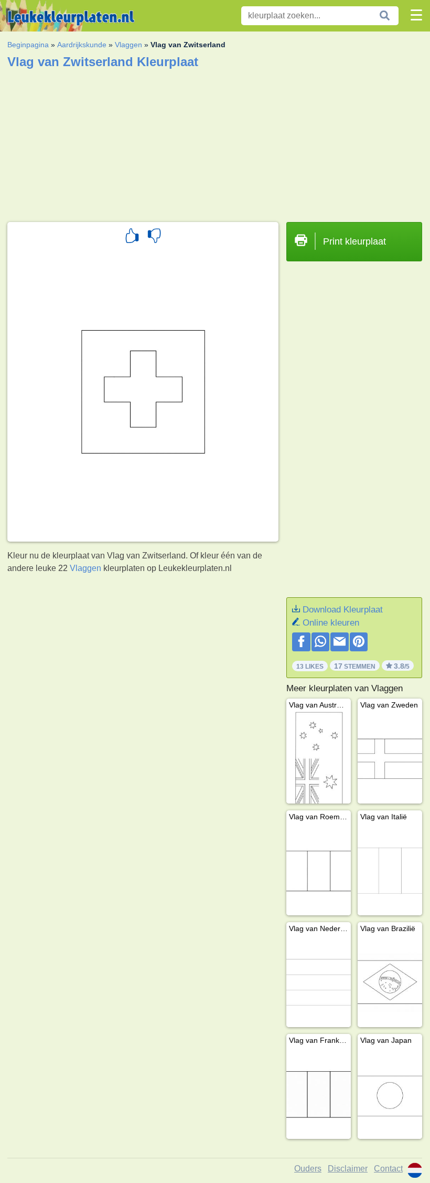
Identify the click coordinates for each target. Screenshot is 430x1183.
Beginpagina (28, 44)
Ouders (307, 1168)
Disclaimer (348, 1168)
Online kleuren (331, 623)
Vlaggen (128, 44)
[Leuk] (132, 237)
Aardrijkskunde (81, 44)
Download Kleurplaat (343, 610)
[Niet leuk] (154, 237)
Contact (388, 1168)
